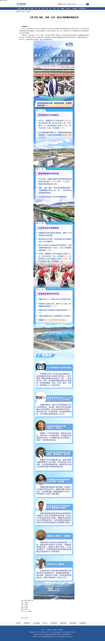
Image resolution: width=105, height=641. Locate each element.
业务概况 (49, 629)
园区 (39, 8)
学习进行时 (19, 8)
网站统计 (2, 0)
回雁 (54, 8)
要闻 (28, 8)
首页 (23, 11)
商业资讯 (68, 8)
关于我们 (43, 629)
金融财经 (62, 8)
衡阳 (32, 8)
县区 (36, 8)
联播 (24, 8)
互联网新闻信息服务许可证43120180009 (50, 636)
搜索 (87, 4)
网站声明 (55, 629)
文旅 (43, 8)
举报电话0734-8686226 (70, 632)
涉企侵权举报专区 (82, 8)
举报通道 (60, 629)
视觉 (47, 8)
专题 (58, 8)
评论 (51, 8)
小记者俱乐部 (74, 8)
